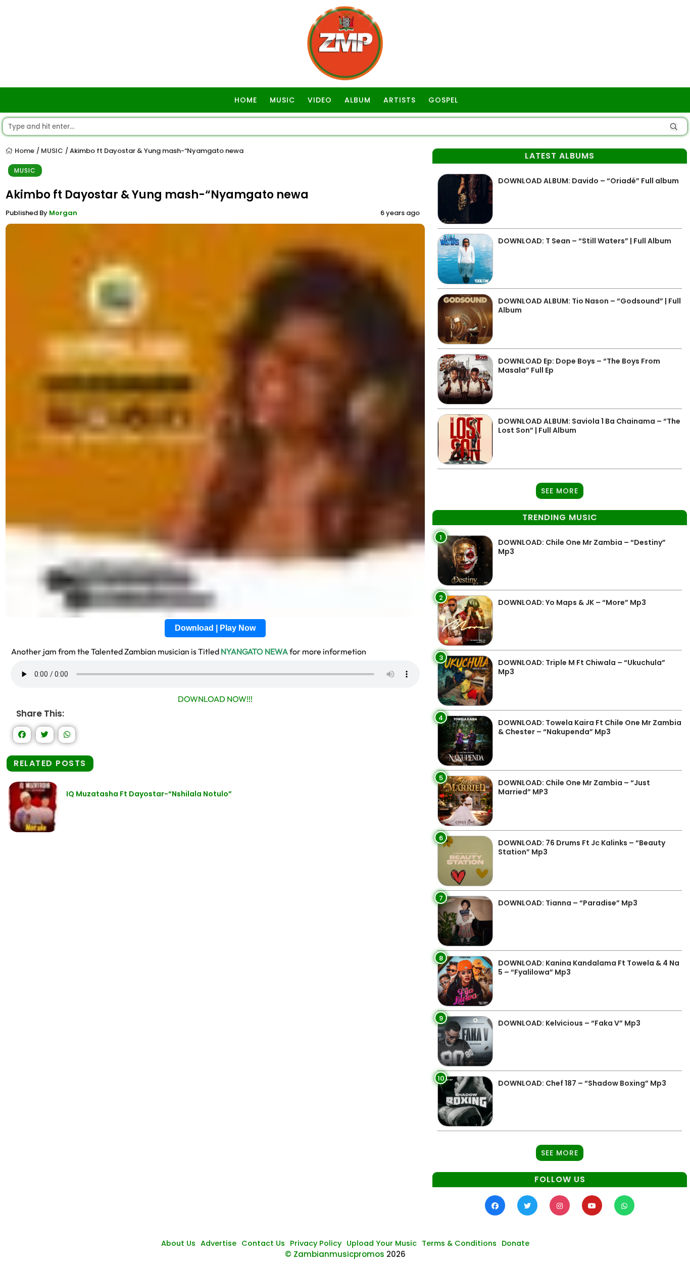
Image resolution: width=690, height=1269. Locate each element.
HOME (245, 100)
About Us (178, 1243)
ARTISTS (399, 100)
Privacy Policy (315, 1243)
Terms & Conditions (459, 1243)
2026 (396, 1254)
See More (559, 491)
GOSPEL (443, 100)
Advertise (218, 1243)
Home (23, 151)
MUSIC (282, 100)
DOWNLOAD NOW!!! (215, 699)
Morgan (63, 213)
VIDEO (320, 100)
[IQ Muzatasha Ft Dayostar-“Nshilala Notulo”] (33, 829)
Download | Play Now (215, 628)
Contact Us (263, 1243)
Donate (515, 1243)
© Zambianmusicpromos (334, 1254)
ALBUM (357, 100)
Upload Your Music (382, 1243)
